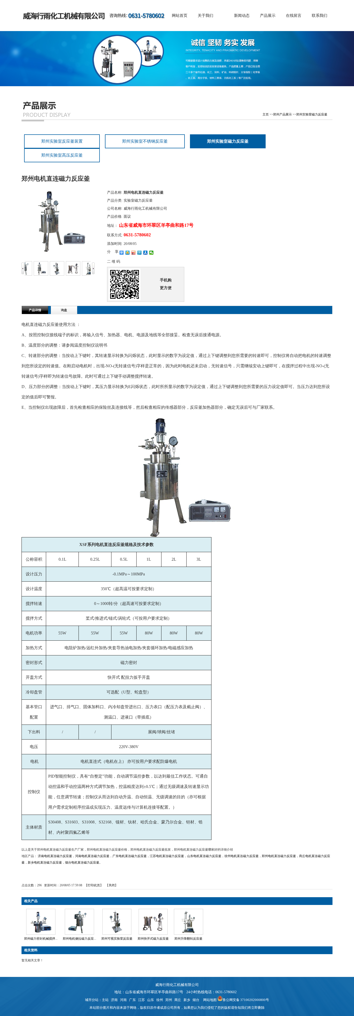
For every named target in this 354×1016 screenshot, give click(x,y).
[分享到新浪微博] (133, 253)
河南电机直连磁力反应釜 (92, 856)
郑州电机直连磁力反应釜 (279, 856)
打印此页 (94, 885)
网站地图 (209, 1000)
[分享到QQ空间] (127, 253)
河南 (123, 1000)
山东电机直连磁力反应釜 (204, 856)
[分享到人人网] (145, 253)
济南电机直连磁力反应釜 (55, 856)
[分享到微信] (151, 253)
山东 (150, 1000)
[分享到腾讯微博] (139, 253)
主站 (105, 1000)
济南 (114, 1000)
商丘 (177, 1000)
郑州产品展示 (282, 114)
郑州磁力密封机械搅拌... (41, 938)
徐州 (159, 1000)
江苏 (141, 1000)
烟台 (196, 1000)
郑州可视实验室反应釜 (116, 938)
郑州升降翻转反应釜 (188, 938)
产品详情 (35, 310)
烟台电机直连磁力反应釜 (82, 862)
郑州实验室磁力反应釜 (311, 114)
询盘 (64, 310)
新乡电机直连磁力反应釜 (45, 862)
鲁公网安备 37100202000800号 (246, 1000)
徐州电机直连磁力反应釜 (241, 856)
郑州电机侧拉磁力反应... (79, 938)
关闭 (112, 885)
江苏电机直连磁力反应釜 (167, 856)
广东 (132, 1000)
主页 (266, 114)
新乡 (186, 1000)
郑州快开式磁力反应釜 (153, 938)
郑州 (168, 1000)
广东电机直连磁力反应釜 (129, 856)
